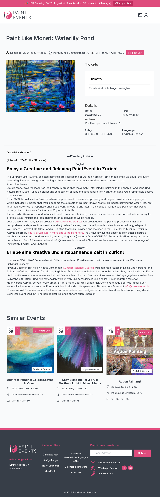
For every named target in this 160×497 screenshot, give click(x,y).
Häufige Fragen (50, 460)
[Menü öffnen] (153, 15)
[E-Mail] (105, 462)
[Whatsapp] (105, 468)
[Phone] (105, 473)
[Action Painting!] (129, 351)
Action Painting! (130, 381)
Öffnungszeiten (123, 3)
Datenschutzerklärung (76, 467)
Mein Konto (50, 471)
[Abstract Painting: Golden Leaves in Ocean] (30, 350)
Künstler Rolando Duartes (78, 267)
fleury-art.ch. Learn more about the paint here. (56, 232)
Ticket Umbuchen (51, 465)
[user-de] (146, 15)
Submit (142, 453)
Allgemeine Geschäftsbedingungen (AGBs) (76, 457)
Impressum (76, 472)
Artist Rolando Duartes (68, 221)
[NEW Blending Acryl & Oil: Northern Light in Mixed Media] (80, 350)
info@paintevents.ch (137, 286)
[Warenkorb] (140, 15)
